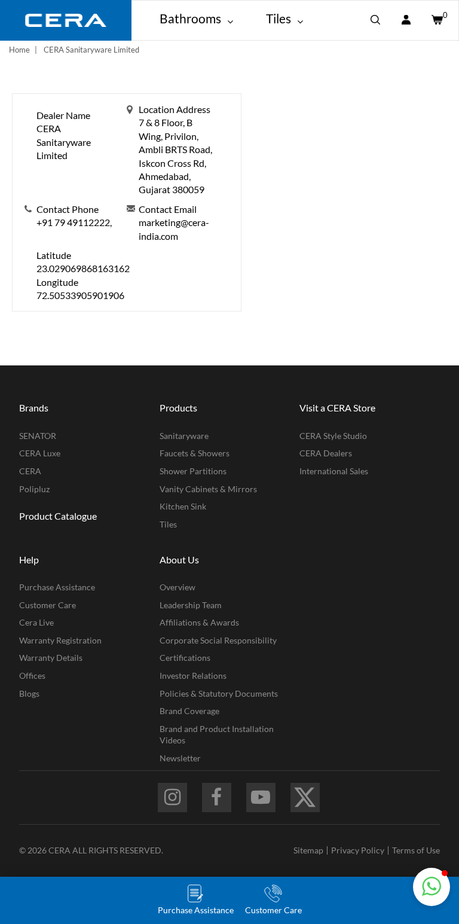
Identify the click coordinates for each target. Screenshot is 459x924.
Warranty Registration (60, 640)
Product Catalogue (58, 516)
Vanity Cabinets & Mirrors (208, 489)
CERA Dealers (325, 453)
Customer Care (47, 605)
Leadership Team (191, 605)
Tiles (168, 524)
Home (19, 49)
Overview (177, 587)
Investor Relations (193, 675)
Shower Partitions (193, 471)
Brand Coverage (189, 711)
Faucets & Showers (195, 453)
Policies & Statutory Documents (219, 693)
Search (375, 20)
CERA (30, 471)
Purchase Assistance (57, 587)
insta (172, 797)
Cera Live (36, 622)
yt (261, 797)
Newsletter (180, 758)
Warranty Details (50, 657)
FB (216, 797)
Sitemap (308, 850)
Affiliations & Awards (199, 622)
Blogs (29, 693)
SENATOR (37, 436)
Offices (32, 675)
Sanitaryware (184, 436)
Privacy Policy (357, 850)
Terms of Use (416, 850)
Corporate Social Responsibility (218, 640)
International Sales (333, 471)
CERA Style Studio (333, 436)
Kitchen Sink (183, 506)
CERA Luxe (39, 453)
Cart (436, 20)
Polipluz (34, 489)
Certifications (185, 657)
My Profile (406, 20)
